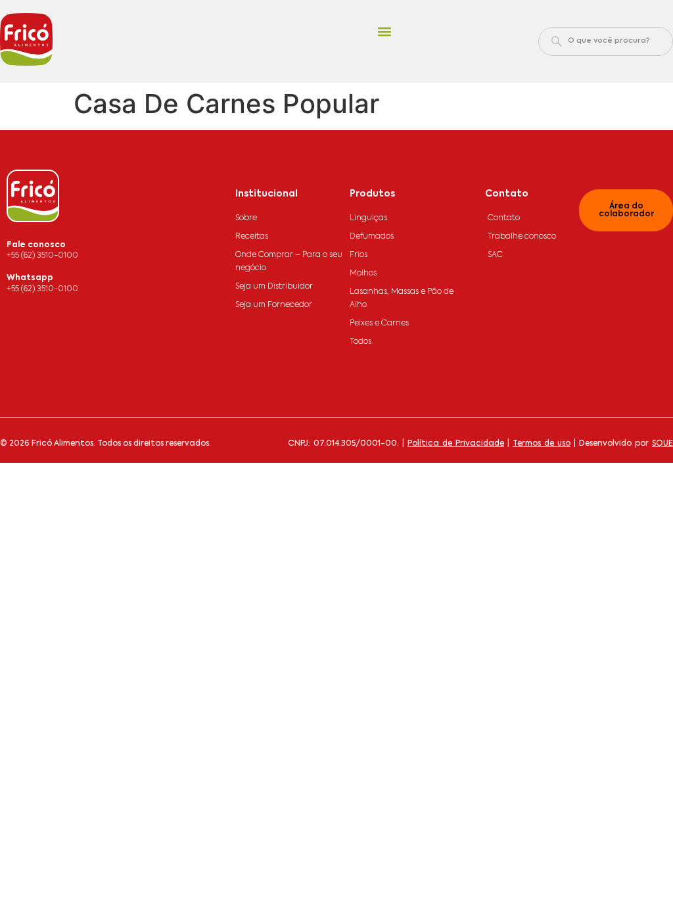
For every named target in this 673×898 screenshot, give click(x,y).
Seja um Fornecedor (273, 305)
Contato (504, 218)
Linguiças (368, 218)
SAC (495, 255)
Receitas (251, 237)
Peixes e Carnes (379, 323)
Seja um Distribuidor (274, 287)
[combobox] (605, 41)
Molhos (363, 273)
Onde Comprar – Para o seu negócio (288, 261)
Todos (360, 342)
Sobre (246, 218)
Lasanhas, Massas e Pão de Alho (401, 298)
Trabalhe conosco (522, 237)
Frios (358, 255)
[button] (384, 32)
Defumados (372, 237)
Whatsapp (30, 278)
